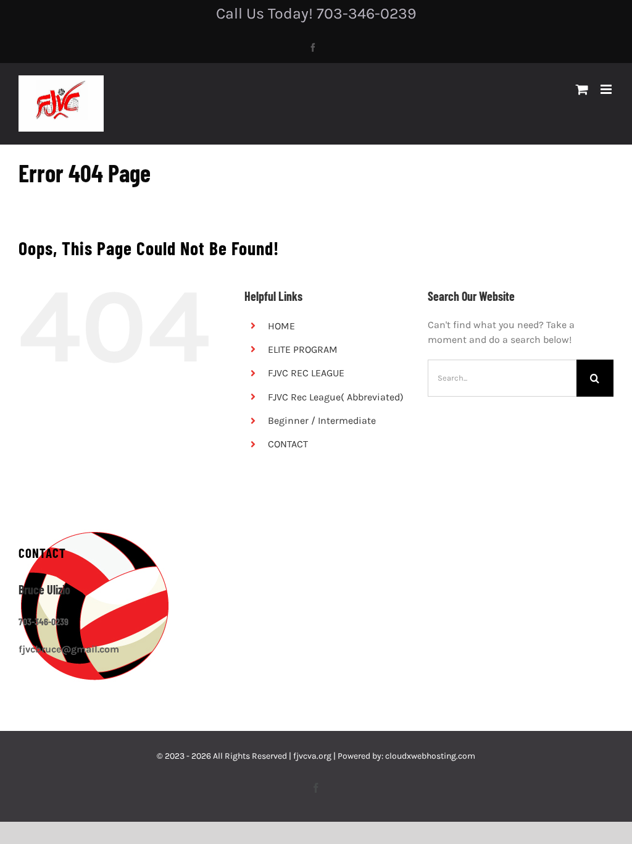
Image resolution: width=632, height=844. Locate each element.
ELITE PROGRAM (303, 349)
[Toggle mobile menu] (607, 89)
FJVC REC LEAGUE (306, 373)
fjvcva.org (312, 756)
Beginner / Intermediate (322, 420)
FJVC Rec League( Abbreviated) (336, 397)
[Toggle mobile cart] (582, 89)
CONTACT (288, 444)
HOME (281, 326)
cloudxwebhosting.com (430, 756)
